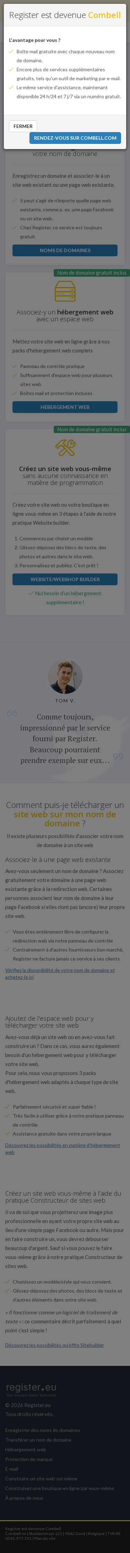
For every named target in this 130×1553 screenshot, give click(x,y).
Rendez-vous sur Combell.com (75, 138)
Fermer (23, 126)
